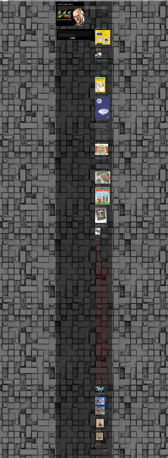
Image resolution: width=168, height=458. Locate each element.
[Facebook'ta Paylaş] (73, 38)
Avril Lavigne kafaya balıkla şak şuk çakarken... (103, 372)
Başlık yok (98, 314)
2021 (97, 242)
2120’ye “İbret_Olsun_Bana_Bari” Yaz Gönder (103, 294)
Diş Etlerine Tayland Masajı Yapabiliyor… (102, 269)
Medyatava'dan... (99, 375)
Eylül (97, 263)
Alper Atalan (97, 445)
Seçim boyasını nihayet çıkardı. (101, 334)
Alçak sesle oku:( (99, 290)
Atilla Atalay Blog (65, 4)
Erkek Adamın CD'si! (99, 312)
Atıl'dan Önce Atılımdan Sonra (101, 350)
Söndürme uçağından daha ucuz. (101, 300)
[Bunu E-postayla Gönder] (71, 38)
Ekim (97, 262)
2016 (97, 248)
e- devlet (98, 374)
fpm (80, 456)
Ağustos (98, 264)
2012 (97, 253)
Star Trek (98, 376)
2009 (97, 256)
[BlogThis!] (72, 38)
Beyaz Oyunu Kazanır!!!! (100, 301)
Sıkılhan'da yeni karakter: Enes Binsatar (102, 330)
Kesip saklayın (99, 361)
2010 (97, 255)
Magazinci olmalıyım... (100, 369)
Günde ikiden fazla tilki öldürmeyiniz (102, 373)
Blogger (90, 456)
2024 (97, 240)
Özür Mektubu (99, 296)
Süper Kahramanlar (99, 355)
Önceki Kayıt (90, 41)
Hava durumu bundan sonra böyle (101, 295)
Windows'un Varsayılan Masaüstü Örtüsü (102, 331)
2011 (97, 254)
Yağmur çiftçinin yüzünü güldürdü (101, 302)
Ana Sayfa (76, 41)
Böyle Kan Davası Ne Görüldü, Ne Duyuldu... (103, 303)
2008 (97, 257)
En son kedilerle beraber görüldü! (101, 353)
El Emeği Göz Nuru (99, 304)
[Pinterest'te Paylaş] (74, 38)
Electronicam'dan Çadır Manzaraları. (102, 354)
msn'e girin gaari (99, 311)
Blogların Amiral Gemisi (99, 446)
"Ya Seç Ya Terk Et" (99, 335)
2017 (97, 247)
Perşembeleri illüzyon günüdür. (101, 358)
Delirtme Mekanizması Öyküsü (101, 291)
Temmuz (98, 383)
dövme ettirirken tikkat (100, 283)
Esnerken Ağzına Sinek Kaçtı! (101, 327)
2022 (97, 241)
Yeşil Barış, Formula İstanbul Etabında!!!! (102, 313)
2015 (97, 249)
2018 (97, 246)
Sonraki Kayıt (60, 41)
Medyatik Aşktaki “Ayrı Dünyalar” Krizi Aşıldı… (103, 280)
